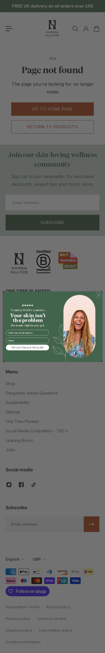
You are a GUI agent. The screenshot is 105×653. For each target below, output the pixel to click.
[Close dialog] (98, 294)
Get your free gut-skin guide (27, 347)
